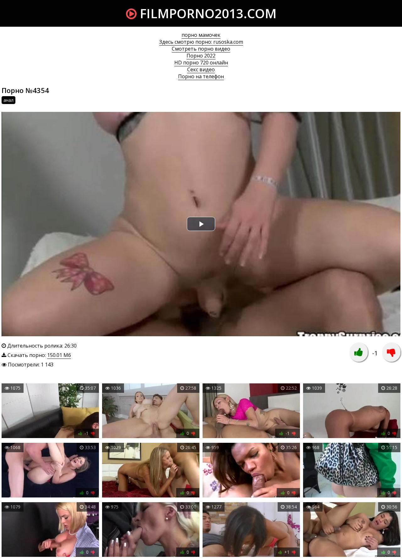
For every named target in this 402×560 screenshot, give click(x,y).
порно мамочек (201, 34)
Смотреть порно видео (201, 48)
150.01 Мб (59, 355)
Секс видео (201, 69)
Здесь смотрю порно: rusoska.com (201, 41)
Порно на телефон (201, 76)
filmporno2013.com (206, 13)
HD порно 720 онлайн (201, 62)
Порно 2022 (201, 55)
